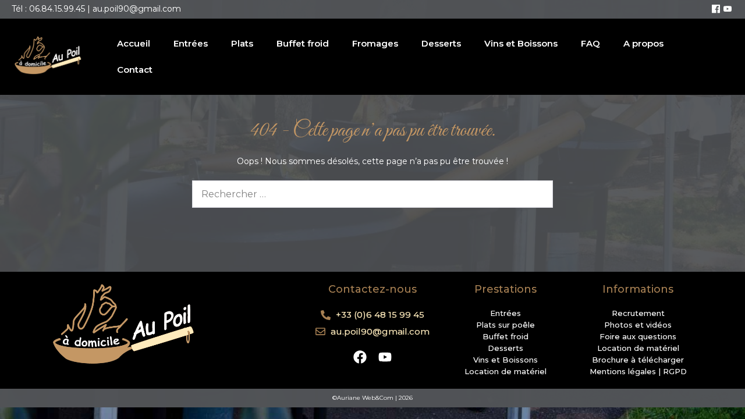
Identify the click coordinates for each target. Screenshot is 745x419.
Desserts (441, 43)
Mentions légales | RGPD (638, 371)
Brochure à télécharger (638, 359)
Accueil (133, 43)
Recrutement (638, 313)
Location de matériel (505, 371)
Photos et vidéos (638, 324)
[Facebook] (716, 9)
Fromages (375, 43)
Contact (134, 69)
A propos (643, 43)
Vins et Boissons (521, 43)
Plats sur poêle (505, 324)
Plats (242, 43)
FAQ (590, 43)
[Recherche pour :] (372, 194)
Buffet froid (302, 43)
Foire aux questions (637, 336)
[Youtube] (727, 9)
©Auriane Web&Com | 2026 (372, 398)
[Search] (536, 193)
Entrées (190, 43)
